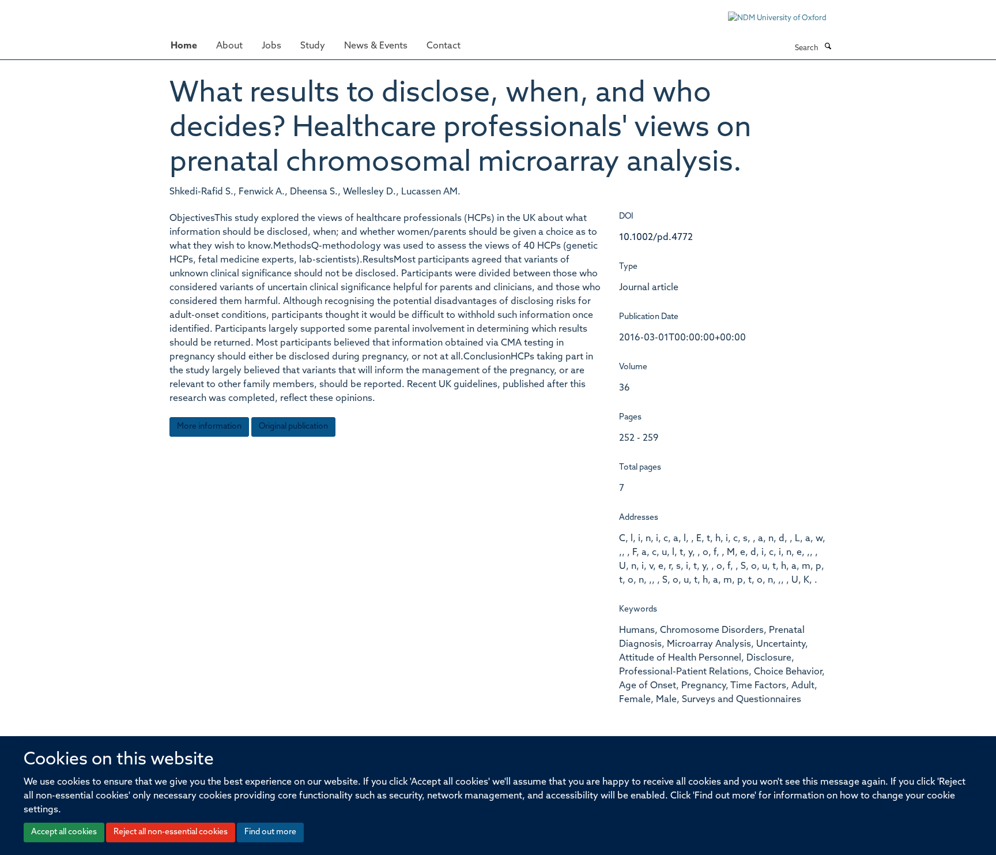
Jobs (271, 46)
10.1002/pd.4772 (656, 237)
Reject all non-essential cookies (171, 832)
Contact (444, 46)
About (229, 46)
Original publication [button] (293, 426)
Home (184, 46)
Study (312, 46)
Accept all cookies (64, 832)
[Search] (827, 47)
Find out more (270, 832)
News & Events (376, 46)
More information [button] (209, 426)
